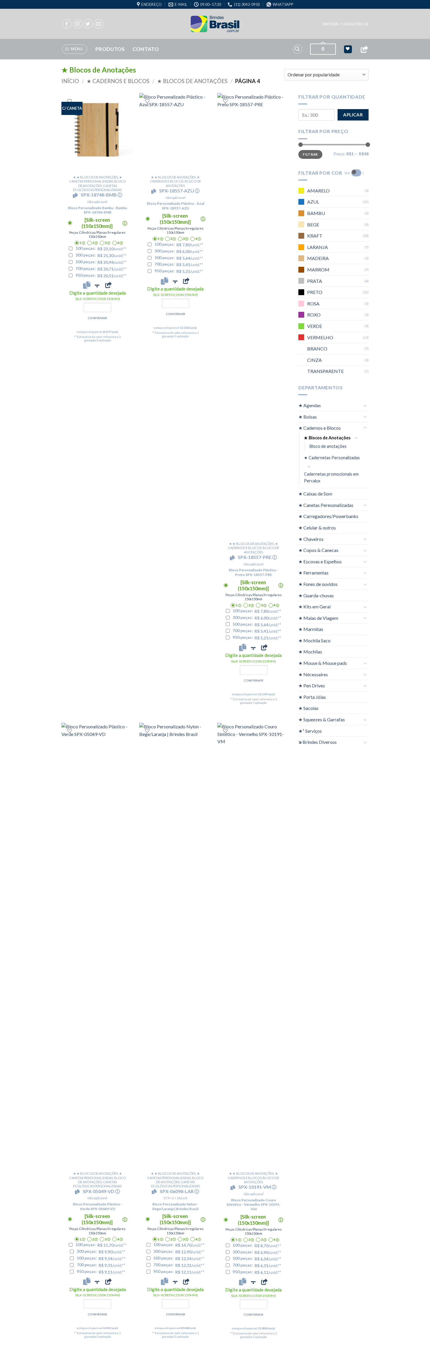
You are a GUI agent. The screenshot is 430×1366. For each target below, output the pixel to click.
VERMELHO (320, 337)
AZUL (313, 201)
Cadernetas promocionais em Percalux (331, 477)
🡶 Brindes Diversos (317, 742)
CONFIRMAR (97, 318)
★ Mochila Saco (314, 640)
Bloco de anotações (328, 446)
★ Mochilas (310, 651)
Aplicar (353, 114)
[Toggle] (365, 405)
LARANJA (317, 247)
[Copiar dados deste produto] (87, 285)
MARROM (318, 269)
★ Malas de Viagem (318, 618)
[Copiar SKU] (76, 195)
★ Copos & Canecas (318, 550)
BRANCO (317, 348)
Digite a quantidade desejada (97, 295)
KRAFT (314, 235)
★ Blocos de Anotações (192, 81)
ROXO (314, 314)
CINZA (314, 360)
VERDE (314, 326)
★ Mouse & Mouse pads (322, 663)
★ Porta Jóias (312, 697)
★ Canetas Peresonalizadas (325, 505)
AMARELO (318, 190)
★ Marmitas (310, 629)
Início (70, 81)
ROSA (313, 303)
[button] (346, 24)
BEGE (313, 224)
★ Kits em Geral (314, 606)
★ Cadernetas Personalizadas (332, 457)
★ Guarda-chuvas (316, 595)
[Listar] (69, 101)
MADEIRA (318, 258)
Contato (146, 49)
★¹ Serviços (310, 731)
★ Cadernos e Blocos (118, 81)
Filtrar (310, 154)
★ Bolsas (307, 416)
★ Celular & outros (317, 527)
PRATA (314, 281)
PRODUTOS (110, 49)
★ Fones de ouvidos (318, 584)
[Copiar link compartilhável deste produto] (108, 285)
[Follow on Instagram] (77, 24)
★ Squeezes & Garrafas (321, 719)
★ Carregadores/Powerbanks (328, 516)
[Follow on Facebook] (67, 24)
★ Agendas (309, 405)
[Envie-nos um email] (98, 24)
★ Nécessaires (313, 674)
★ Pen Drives (311, 685)
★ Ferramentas (313, 572)
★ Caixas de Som (315, 493)
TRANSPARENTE (325, 371)
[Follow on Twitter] (88, 24)
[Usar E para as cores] (356, 172)
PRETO (314, 292)
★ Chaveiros (311, 539)
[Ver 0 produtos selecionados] (348, 49)
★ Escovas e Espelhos (320, 561)
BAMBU (316, 213)
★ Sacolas (308, 708)
